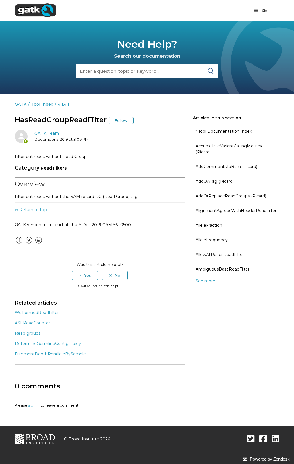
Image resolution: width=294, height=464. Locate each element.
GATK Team (46, 133)
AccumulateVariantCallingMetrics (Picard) (229, 149)
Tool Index (42, 104)
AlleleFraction (209, 225)
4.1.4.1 (63, 104)
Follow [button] (121, 120)
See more (205, 281)
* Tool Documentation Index (224, 131)
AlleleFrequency (212, 239)
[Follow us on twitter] (251, 438)
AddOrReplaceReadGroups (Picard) (231, 196)
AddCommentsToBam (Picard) (226, 166)
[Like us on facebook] (263, 438)
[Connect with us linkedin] (275, 438)
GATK (20, 104)
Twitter (28, 244)
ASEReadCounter (32, 323)
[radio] (85, 275)
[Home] (35, 10)
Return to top (32, 209)
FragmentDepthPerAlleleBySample (50, 354)
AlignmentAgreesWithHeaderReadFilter (236, 210)
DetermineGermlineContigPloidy (48, 343)
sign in (34, 405)
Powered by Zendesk (270, 459)
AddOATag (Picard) (215, 181)
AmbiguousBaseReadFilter (222, 269)
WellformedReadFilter (37, 312)
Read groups (27, 333)
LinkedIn (38, 244)
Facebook (19, 244)
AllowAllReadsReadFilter (220, 254)
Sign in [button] (268, 10)
